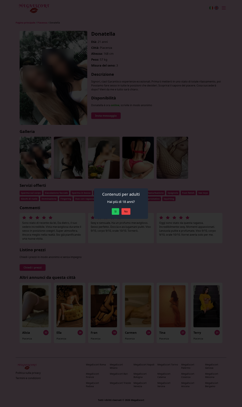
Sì (115, 211)
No (126, 211)
